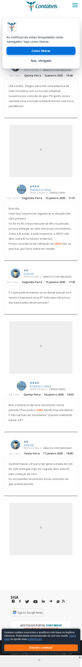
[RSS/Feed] (63, 601)
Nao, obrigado (41, 61)
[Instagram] (13, 601)
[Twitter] (27, 602)
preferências (35, 639)
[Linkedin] (43, 601)
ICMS (39, 410)
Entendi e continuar (41, 647)
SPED (57, 244)
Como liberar (41, 51)
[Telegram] (50, 601)
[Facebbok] (20, 601)
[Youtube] (35, 602)
